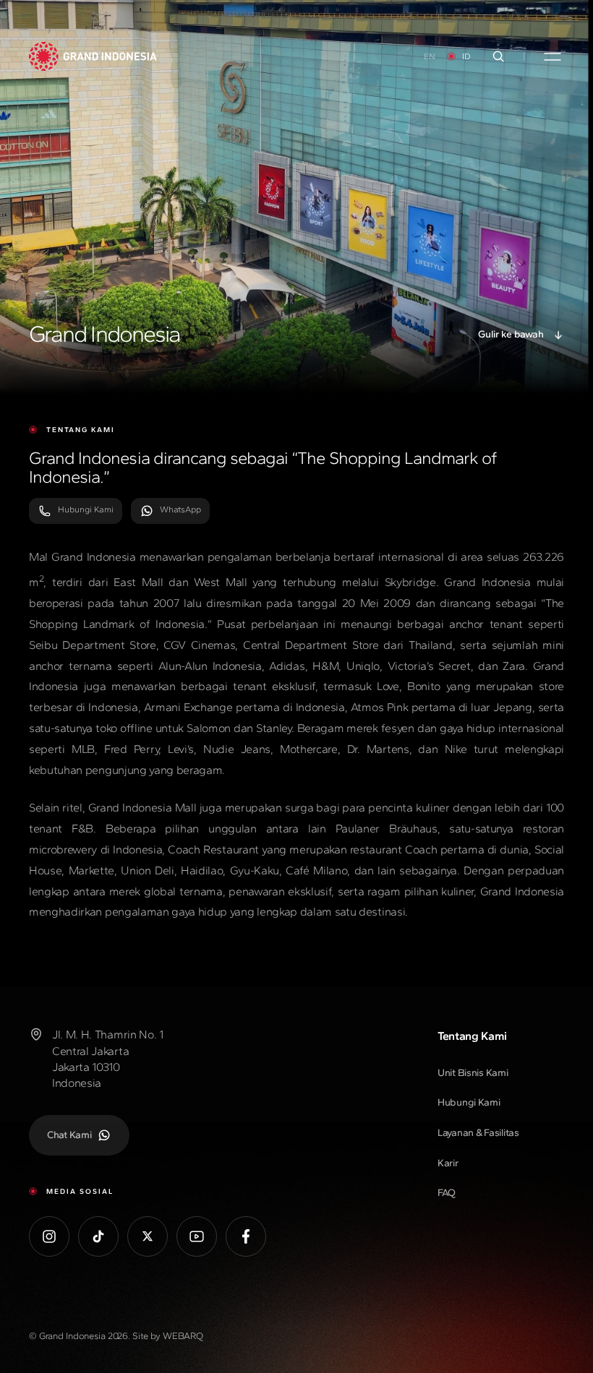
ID (466, 56)
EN (429, 56)
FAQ (447, 1193)
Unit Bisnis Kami (473, 1073)
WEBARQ (183, 1335)
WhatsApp (180, 509)
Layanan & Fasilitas (478, 1133)
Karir (448, 1163)
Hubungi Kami (86, 509)
